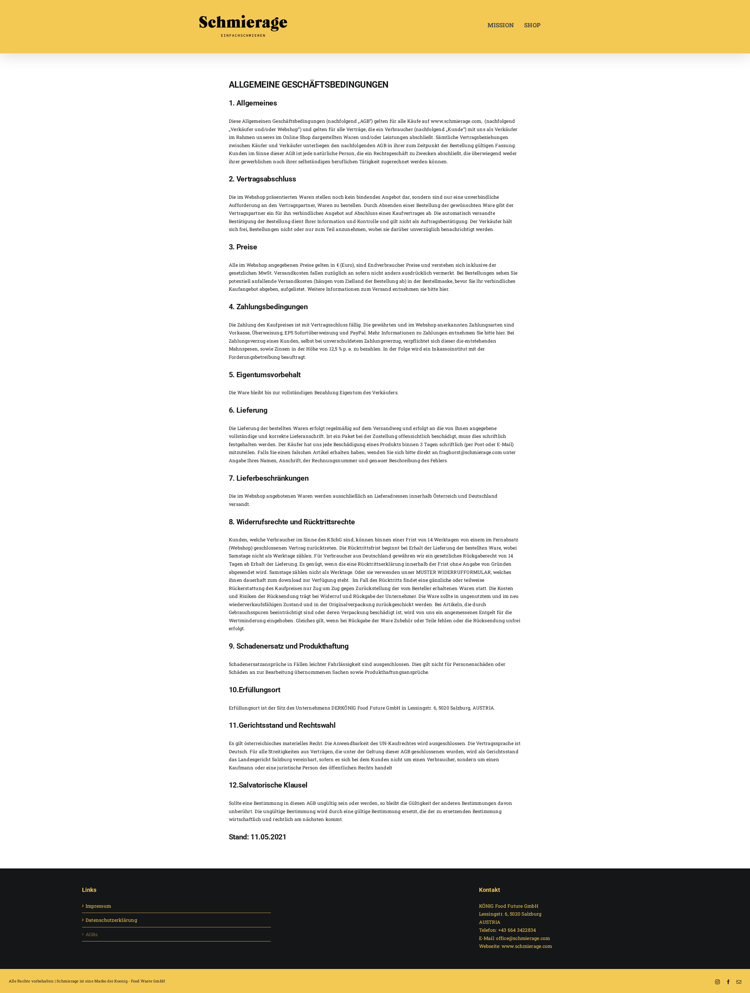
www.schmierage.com (456, 121)
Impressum (98, 906)
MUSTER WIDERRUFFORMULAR (453, 572)
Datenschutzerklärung (111, 920)
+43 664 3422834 (517, 930)
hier (500, 332)
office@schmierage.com (523, 938)
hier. (443, 289)
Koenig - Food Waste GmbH (139, 981)
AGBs (92, 934)
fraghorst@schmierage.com (470, 452)
